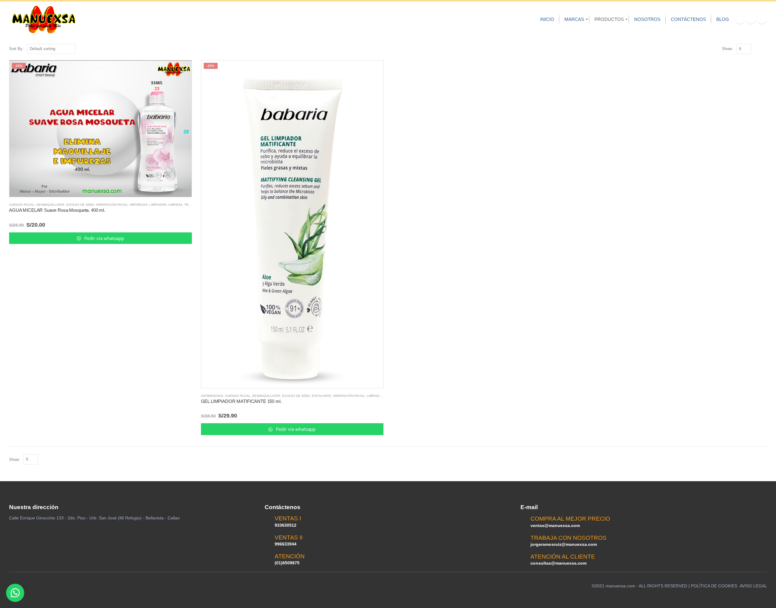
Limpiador (157, 204)
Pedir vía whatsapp (103, 238)
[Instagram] (762, 19)
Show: (727, 48)
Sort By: (16, 48)
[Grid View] (757, 49)
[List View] (764, 49)
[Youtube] (751, 19)
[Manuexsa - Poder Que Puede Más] (43, 20)
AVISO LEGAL (753, 585)
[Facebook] (740, 19)
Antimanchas (212, 395)
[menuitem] (547, 19)
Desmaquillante (50, 204)
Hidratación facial (112, 204)
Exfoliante (321, 395)
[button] (15, 593)
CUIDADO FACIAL (22, 204)
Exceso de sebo (80, 204)
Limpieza (175, 204)
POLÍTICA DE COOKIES (714, 585)
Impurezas (139, 204)
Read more (181, 70)
